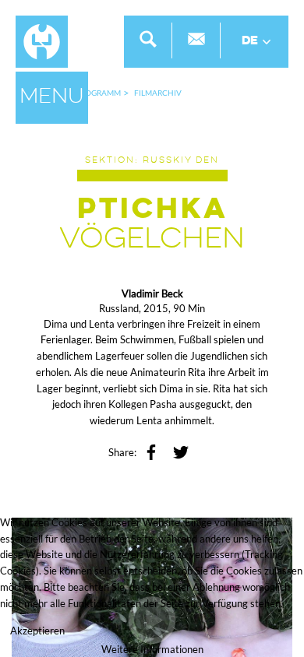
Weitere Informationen (152, 649)
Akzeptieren (37, 630)
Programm (98, 92)
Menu (51, 97)
